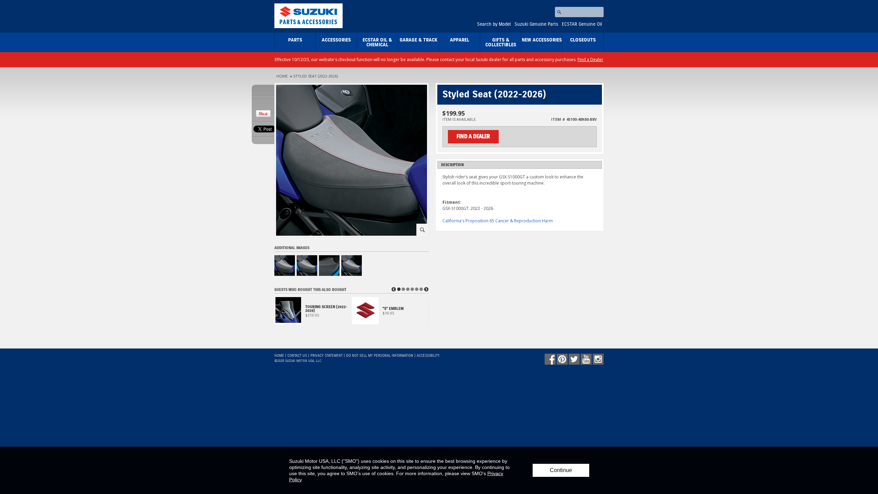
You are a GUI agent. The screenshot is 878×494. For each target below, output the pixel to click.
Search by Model (494, 24)
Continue (561, 470)
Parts (295, 40)
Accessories (336, 40)
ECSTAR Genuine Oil (582, 24)
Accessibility (428, 355)
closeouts (583, 40)
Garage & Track (419, 40)
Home (282, 76)
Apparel (459, 40)
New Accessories (542, 40)
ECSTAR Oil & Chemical (377, 42)
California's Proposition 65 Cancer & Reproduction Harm (497, 221)
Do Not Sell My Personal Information (379, 355)
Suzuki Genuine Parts (536, 24)
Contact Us (297, 355)
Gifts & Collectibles (500, 42)
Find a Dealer (590, 59)
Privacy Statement (326, 355)
